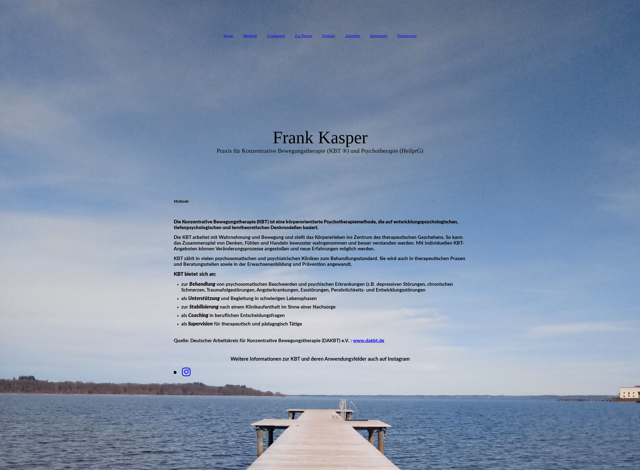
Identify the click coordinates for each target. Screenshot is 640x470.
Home (228, 36)
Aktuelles (352, 36)
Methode (250, 36)
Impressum (378, 36)
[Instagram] (185, 372)
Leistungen (276, 36)
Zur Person (303, 36)
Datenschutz (407, 36)
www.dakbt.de (368, 340)
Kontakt (328, 36)
